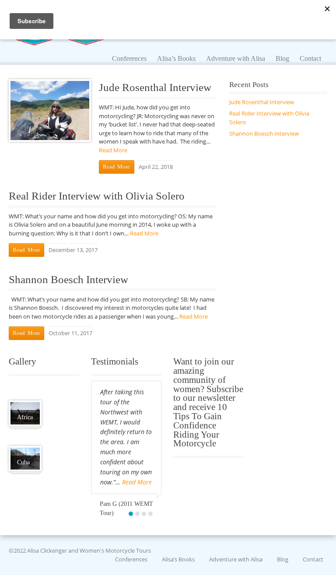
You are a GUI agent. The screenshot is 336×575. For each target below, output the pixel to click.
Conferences (131, 559)
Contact (313, 559)
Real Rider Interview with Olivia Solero (97, 196)
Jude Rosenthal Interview (155, 87)
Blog (282, 559)
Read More (113, 150)
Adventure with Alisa (235, 559)
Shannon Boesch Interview (68, 279)
